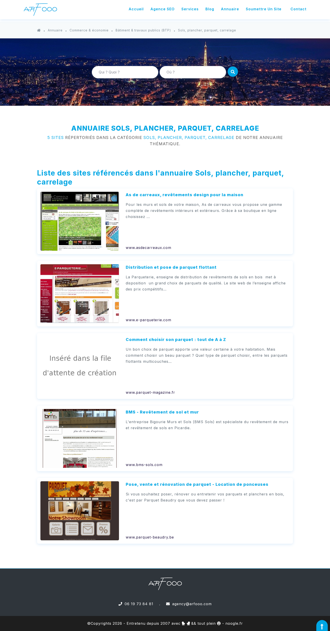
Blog (209, 9)
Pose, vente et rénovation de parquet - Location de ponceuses (197, 484)
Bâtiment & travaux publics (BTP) (143, 30)
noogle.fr (234, 623)
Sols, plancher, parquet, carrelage (207, 30)
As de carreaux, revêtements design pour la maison (184, 194)
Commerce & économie (89, 30)
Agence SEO (162, 9)
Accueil (136, 9)
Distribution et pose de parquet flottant (171, 267)
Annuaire (230, 9)
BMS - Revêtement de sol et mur (162, 412)
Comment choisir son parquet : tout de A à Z (176, 339)
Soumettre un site (264, 9)
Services (190, 9)
